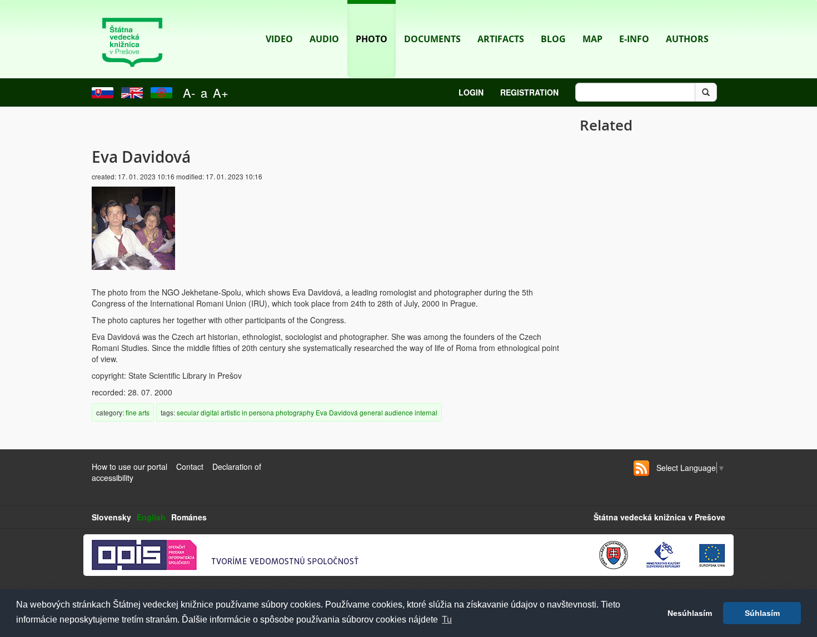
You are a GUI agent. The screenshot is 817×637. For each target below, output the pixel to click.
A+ (220, 92)
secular (188, 412)
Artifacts (500, 39)
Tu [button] (447, 619)
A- (189, 92)
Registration (529, 92)
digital (210, 412)
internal (426, 412)
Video (279, 39)
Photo (371, 39)
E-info (634, 39)
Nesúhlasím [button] (689, 613)
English (151, 517)
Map (592, 39)
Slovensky (111, 517)
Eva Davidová (337, 412)
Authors (687, 39)
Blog (553, 39)
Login (471, 92)
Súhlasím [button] (762, 613)
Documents (432, 39)
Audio (324, 39)
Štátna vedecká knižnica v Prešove (659, 517)
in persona (258, 412)
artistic (230, 412)
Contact (189, 466)
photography (295, 412)
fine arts (138, 412)
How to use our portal (129, 466)
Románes (189, 517)
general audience (386, 412)
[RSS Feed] (641, 468)
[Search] (706, 92)
